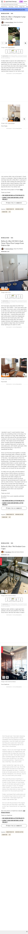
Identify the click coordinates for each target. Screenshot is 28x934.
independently (5, 55)
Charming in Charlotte (13, 913)
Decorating (11, 6)
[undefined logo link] (10, 1)
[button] (25, 43)
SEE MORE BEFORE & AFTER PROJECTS (13, 195)
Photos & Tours (4, 6)
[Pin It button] (6, 43)
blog (21, 189)
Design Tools (21, 6)
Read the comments (15, 203)
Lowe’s (4, 928)
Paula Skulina (11, 47)
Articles (16, 6)
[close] (27, 931)
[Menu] (2, 1)
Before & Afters (5, 13)
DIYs (12, 13)
